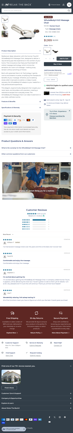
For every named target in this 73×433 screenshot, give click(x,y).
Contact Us (58, 345)
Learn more (50, 88)
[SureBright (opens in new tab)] (69, 74)
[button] (48, 36)
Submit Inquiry (35, 355)
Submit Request (35, 345)
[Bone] (47, 51)
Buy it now (58, 64)
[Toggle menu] (3, 5)
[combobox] (36, 11)
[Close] (69, 110)
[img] (7, 240)
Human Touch (55, 26)
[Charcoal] (55, 51)
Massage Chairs (55, 29)
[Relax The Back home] (18, 4)
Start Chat (9, 355)
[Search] (69, 10)
